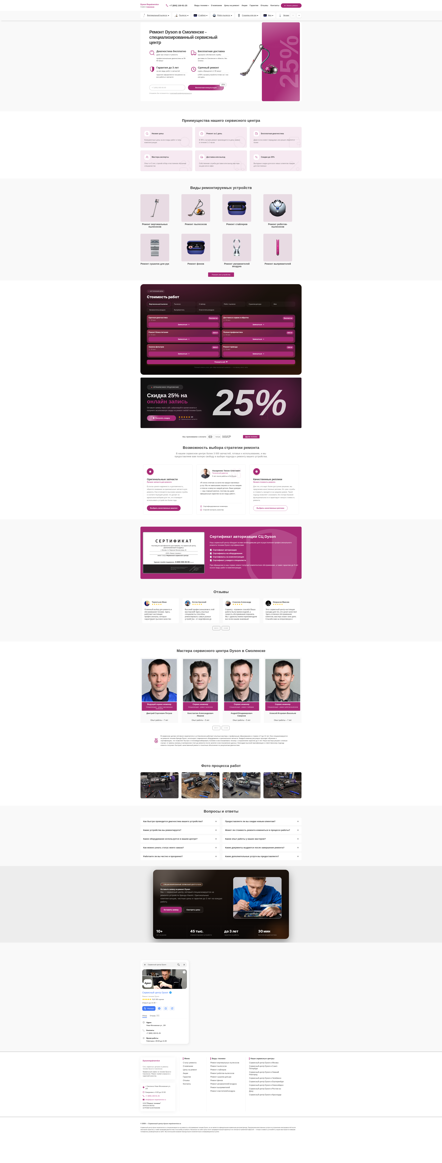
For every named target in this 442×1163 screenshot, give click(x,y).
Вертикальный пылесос (157, 15)
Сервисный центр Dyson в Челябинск (265, 1078)
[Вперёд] (299, 15)
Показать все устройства (221, 275)
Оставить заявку (171, 910)
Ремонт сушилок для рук (220, 1077)
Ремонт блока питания (158, 332)
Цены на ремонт (231, 5)
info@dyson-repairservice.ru (155, 1100)
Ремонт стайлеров (218, 1070)
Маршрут (150, 1008)
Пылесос (183, 15)
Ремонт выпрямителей (220, 1087)
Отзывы (264, 5)
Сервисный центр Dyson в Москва (263, 1063)
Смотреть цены (193, 910)
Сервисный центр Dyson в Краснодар (265, 1095)
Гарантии (254, 5)
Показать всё (221, 362)
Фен (270, 15)
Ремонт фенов (216, 1080)
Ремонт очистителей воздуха (222, 1091)
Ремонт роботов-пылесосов (222, 1073)
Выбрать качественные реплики (270, 508)
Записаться (182, 324)
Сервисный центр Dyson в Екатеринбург (266, 1082)
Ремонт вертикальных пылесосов (224, 1063)
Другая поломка (251, 437)
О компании (216, 5)
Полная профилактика (233, 332)
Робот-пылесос (223, 15)
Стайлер (202, 15)
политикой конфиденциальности (181, 93)
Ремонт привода (230, 347)
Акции (244, 5)
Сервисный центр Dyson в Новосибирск (266, 1085)
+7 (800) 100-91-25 (178, 5)
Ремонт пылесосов (218, 1066)
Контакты (274, 5)
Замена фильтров (156, 347)
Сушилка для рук (249, 15)
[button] (216, 628)
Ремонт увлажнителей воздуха (223, 1084)
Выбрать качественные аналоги (163, 508)
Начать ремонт (292, 5)
